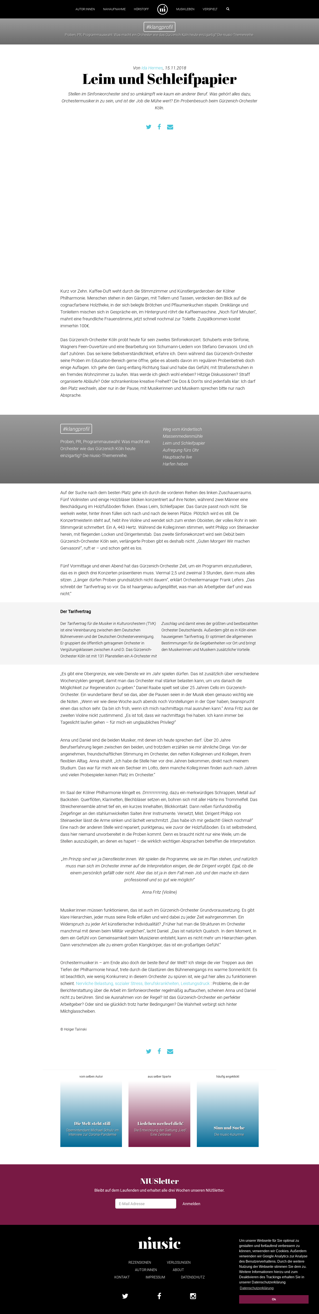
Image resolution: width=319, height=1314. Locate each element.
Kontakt (122, 1277)
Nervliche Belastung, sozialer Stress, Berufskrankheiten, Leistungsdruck (143, 983)
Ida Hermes (152, 67)
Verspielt (210, 9)
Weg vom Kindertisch (182, 429)
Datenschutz (193, 1277)
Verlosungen (179, 1262)
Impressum (155, 1277)
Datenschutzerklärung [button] (257, 1288)
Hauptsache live (177, 457)
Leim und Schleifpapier (184, 443)
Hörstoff (141, 9)
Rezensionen (139, 1262)
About (178, 1269)
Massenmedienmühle (183, 436)
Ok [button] (274, 1299)
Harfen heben (175, 464)
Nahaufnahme (114, 9)
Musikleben (185, 9)
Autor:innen (85, 9)
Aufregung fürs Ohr (181, 450)
